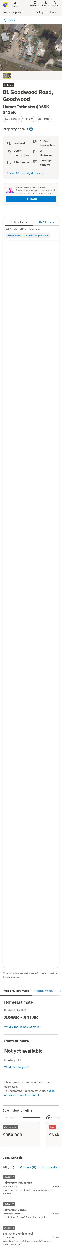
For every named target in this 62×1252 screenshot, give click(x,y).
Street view (14, 235)
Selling (40, 12)
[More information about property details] (31, 129)
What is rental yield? (17, 1067)
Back (11, 20)
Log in (55, 5)
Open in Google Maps (36, 235)
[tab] (19, 222)
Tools (53, 12)
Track (33, 199)
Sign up (45, 5)
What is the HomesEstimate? (22, 1027)
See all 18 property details (23, 173)
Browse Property (12, 12)
